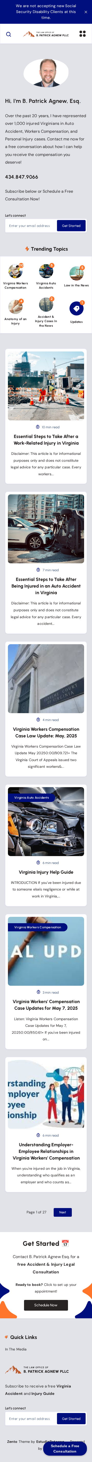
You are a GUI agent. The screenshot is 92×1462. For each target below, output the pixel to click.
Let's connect (15, 215)
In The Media (16, 1349)
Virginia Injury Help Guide (46, 872)
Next (62, 1212)
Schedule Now (45, 1305)
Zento (12, 1441)
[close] (86, 12)
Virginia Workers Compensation (37, 927)
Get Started (71, 226)
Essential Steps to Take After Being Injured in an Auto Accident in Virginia (46, 586)
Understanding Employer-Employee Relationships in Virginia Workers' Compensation (46, 1151)
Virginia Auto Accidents (31, 797)
